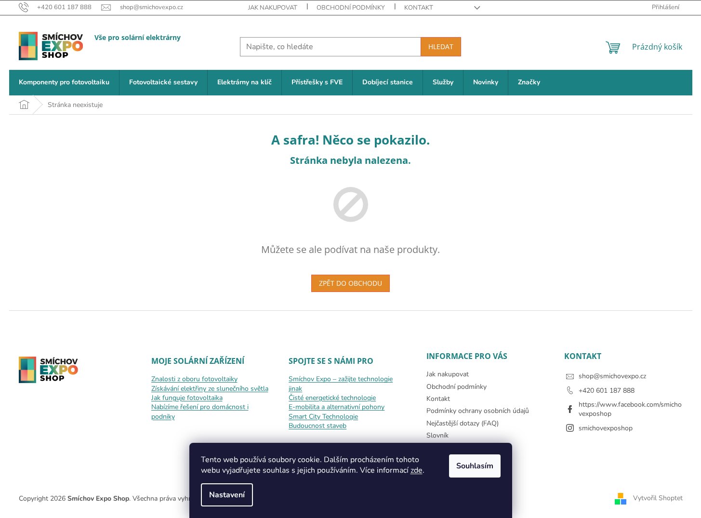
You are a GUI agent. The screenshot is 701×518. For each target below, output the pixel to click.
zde (416, 470)
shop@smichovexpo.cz (612, 376)
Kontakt (418, 7)
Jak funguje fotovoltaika (187, 397)
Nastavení (227, 495)
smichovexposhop (606, 428)
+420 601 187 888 (607, 390)
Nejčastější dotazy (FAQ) (462, 423)
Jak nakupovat (272, 7)
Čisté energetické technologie (332, 397)
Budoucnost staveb (317, 425)
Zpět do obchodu (350, 283)
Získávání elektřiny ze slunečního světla (209, 388)
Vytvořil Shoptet (658, 498)
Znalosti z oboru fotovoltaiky (194, 379)
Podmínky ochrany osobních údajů (477, 410)
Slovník (437, 435)
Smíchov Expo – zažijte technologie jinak (341, 383)
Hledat (440, 46)
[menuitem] (64, 82)
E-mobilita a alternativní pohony (336, 407)
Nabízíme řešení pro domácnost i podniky (200, 411)
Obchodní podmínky (351, 7)
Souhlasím (474, 466)
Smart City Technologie (323, 416)
